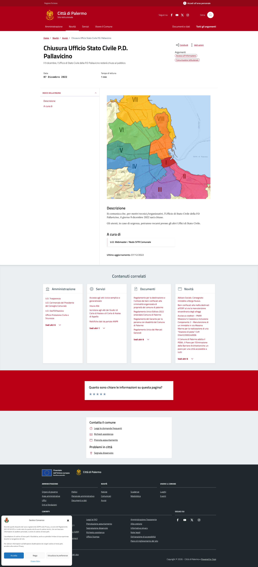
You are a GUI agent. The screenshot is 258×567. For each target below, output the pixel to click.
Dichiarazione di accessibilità (143, 536)
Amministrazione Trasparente (144, 519)
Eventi (163, 496)
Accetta (14, 555)
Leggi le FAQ (91, 519)
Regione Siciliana (50, 3)
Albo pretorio (136, 523)
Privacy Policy (35, 561)
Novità (72, 26)
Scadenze (135, 491)
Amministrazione (53, 26)
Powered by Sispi (208, 559)
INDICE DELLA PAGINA (51, 92)
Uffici (44, 500)
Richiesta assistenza (95, 532)
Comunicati (106, 496)
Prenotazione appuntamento (99, 523)
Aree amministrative (51, 496)
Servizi (85, 26)
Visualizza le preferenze (58, 555)
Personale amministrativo (82, 496)
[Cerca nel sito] (210, 15)
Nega (35, 555)
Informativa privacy (139, 528)
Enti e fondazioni (49, 504)
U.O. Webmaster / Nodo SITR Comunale (130, 242)
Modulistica (136, 496)
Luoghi (163, 491)
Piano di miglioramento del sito (144, 541)
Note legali (135, 532)
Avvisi (103, 500)
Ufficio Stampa (92, 536)
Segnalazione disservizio (97, 528)
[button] (68, 520)
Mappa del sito (72, 554)
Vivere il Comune (103, 26)
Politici (74, 491)
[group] (63, 325)
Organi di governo (50, 491)
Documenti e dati (181, 26)
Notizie (104, 491)
